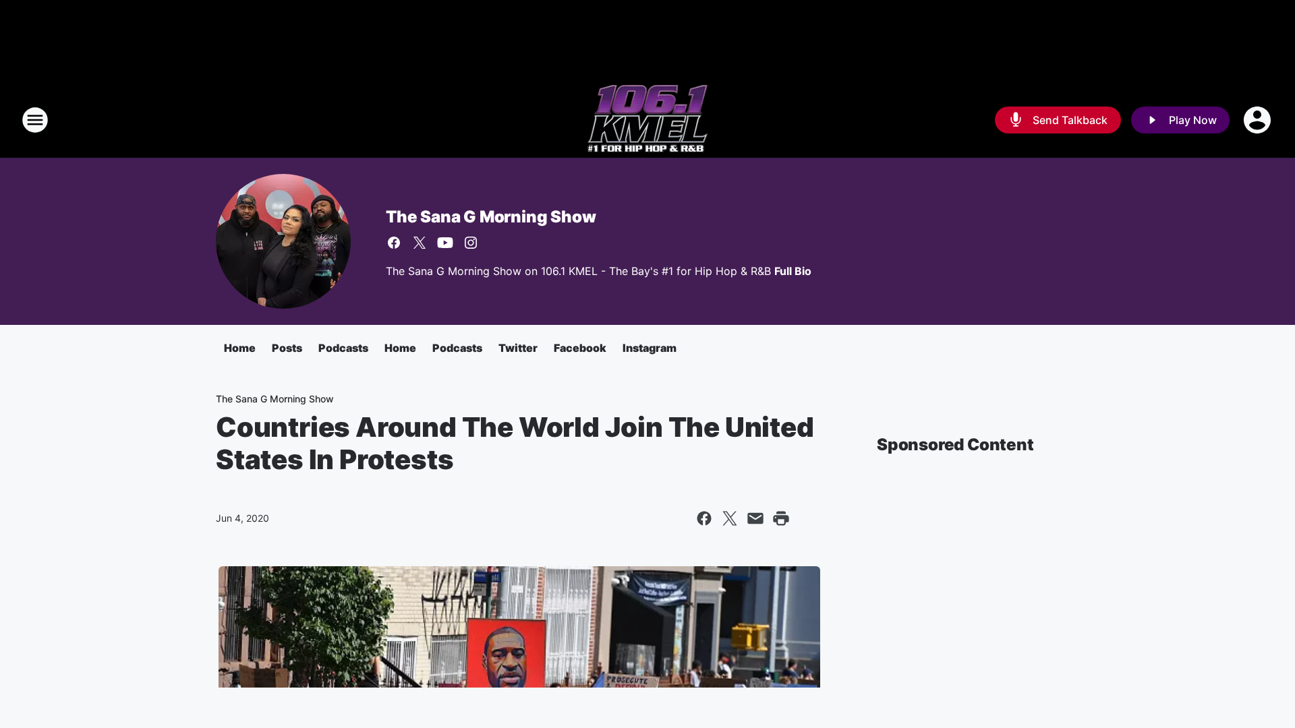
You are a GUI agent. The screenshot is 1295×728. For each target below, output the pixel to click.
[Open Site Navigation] (35, 120)
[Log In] (1258, 120)
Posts (287, 348)
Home (240, 348)
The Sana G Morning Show (491, 216)
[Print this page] (781, 518)
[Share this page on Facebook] (704, 518)
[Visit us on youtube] (445, 243)
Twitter (518, 348)
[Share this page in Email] (755, 518)
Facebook (580, 348)
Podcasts (343, 348)
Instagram (650, 348)
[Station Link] (647, 120)
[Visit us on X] (419, 243)
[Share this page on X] (729, 518)
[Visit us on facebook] (394, 243)
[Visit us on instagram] (471, 243)
